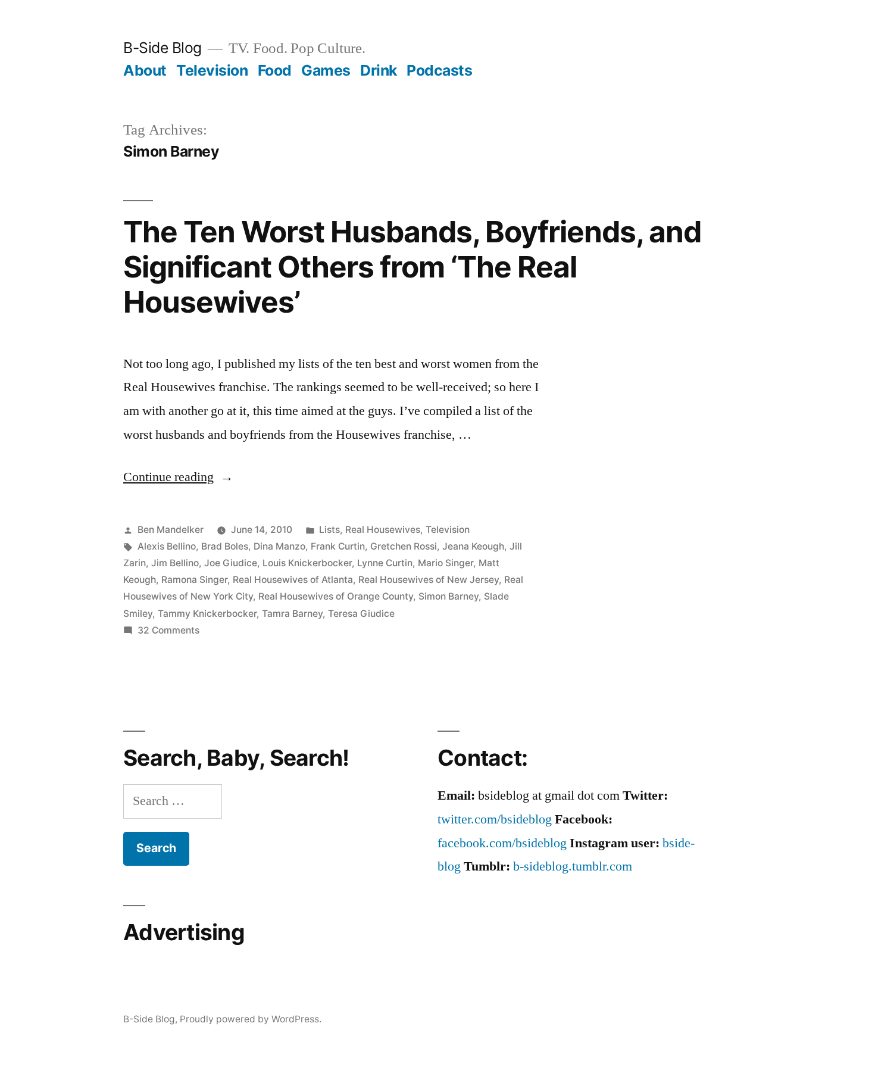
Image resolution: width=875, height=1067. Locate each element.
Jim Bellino (175, 563)
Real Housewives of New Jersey (428, 579)
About (145, 70)
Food (275, 70)
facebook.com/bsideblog (502, 843)
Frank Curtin (338, 546)
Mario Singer (445, 563)
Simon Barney (448, 596)
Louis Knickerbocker (307, 563)
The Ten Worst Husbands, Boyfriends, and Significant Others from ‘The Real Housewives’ (412, 267)
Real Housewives (382, 529)
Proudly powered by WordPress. (250, 1019)
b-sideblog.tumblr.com (572, 866)
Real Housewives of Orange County (335, 596)
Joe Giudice (230, 563)
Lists (329, 529)
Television (212, 70)
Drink (378, 70)
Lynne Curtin (384, 563)
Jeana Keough (473, 546)
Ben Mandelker (171, 529)
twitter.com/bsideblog (495, 819)
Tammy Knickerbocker (207, 613)
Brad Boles (224, 546)
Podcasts (439, 70)
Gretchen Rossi (403, 546)
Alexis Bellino (167, 546)
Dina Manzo (279, 546)
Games (326, 70)
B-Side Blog (162, 48)
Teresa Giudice (361, 613)
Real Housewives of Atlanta (293, 579)
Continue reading (178, 477)
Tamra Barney (292, 613)
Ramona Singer (194, 579)
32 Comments (168, 630)
